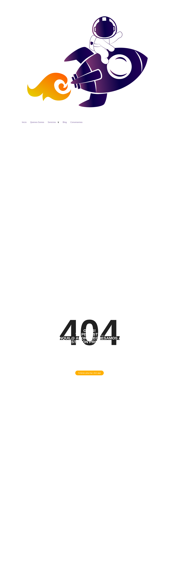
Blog (65, 122)
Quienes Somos (37, 122)
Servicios (52, 122)
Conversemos (76, 122)
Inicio (24, 122)
